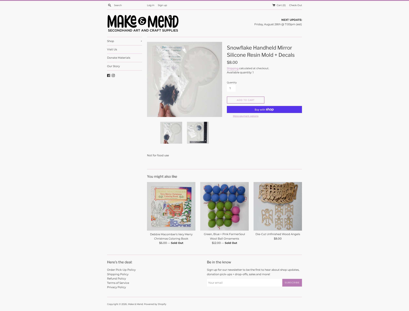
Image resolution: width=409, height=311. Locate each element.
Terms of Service (118, 282)
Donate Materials (118, 57)
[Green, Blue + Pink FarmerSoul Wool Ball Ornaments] (224, 206)
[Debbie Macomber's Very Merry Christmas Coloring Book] (171, 206)
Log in (150, 5)
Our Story (113, 66)
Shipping (233, 68)
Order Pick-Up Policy (121, 269)
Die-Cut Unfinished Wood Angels (277, 234)
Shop (124, 41)
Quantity (232, 82)
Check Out (295, 5)
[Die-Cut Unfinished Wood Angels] (278, 206)
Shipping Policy (117, 274)
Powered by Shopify (155, 304)
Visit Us (112, 49)
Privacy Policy (116, 287)
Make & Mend (135, 304)
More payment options (246, 116)
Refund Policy (116, 278)
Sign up (162, 5)
